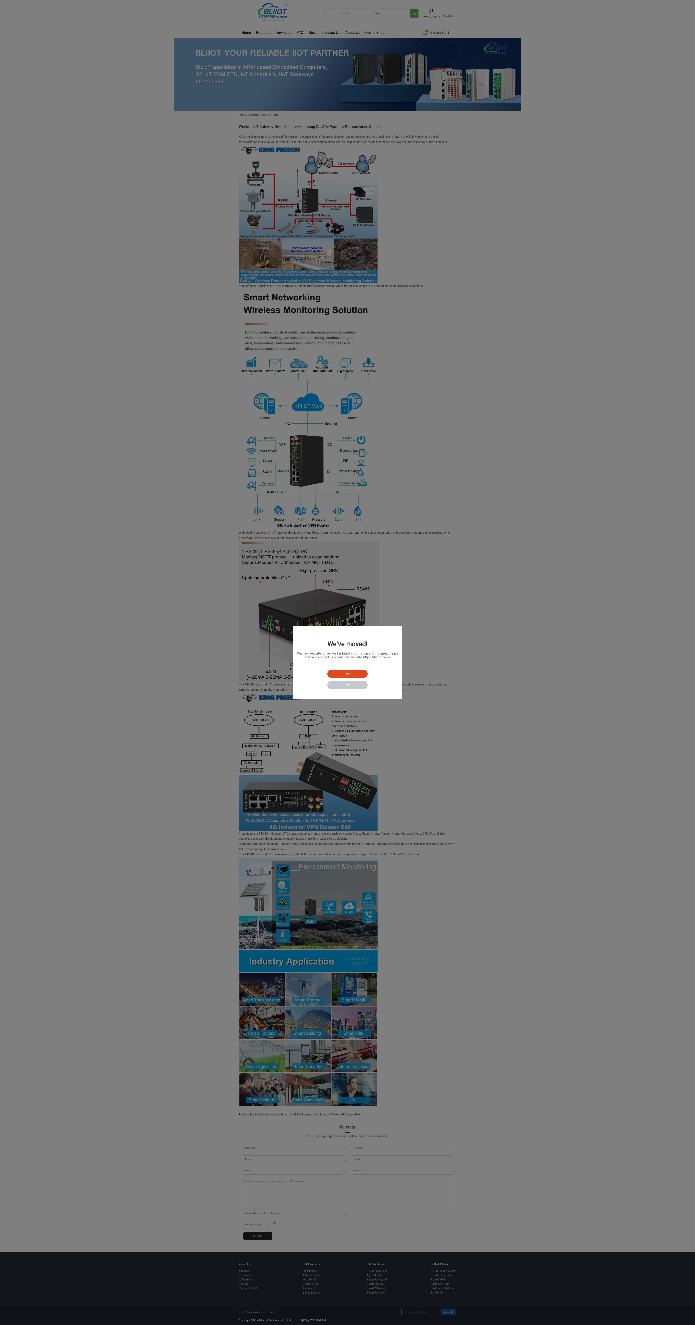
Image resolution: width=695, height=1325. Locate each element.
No (347, 684)
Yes (348, 673)
